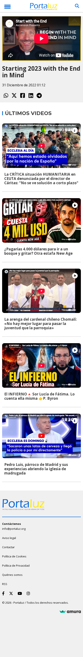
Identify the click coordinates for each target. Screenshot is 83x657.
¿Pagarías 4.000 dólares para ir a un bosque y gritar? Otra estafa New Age (38, 251)
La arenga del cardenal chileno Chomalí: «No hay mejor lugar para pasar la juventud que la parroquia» (40, 323)
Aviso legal (9, 538)
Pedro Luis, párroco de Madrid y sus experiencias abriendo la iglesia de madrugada (36, 469)
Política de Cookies (14, 556)
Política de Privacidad (16, 565)
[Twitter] (14, 95)
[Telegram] (39, 95)
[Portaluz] (43, 7)
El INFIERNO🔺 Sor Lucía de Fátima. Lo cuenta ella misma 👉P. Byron (39, 396)
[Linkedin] (30, 95)
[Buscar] (77, 6)
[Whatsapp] (6, 95)
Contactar (8, 547)
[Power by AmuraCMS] (70, 611)
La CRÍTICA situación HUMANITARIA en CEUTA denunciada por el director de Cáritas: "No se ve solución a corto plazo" (41, 178)
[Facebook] (22, 95)
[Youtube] (21, 593)
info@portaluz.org (14, 529)
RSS (4, 584)
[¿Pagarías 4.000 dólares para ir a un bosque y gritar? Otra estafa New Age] (41, 220)
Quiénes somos (12, 575)
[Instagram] (29, 593)
